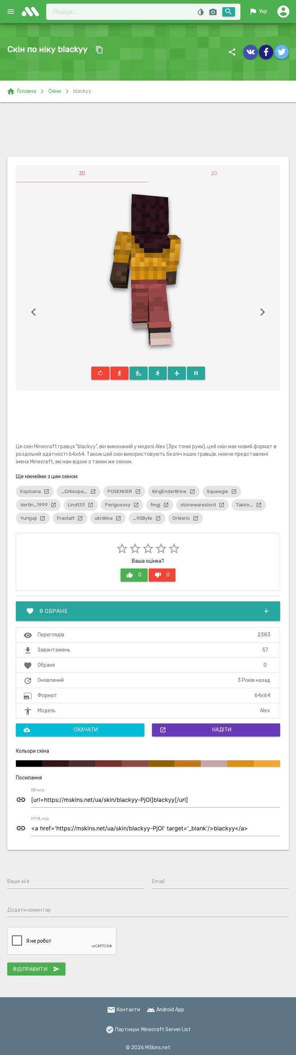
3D (82, 173)
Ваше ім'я (18, 881)
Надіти (196, 730)
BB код (37, 790)
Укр (258, 11)
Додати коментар (29, 910)
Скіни (54, 91)
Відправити (36, 969)
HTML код (40, 818)
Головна (21, 91)
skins (32, 11)
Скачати (60, 730)
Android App (165, 1010)
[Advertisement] (148, 129)
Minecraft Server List (166, 1029)
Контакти (123, 1010)
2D (214, 173)
